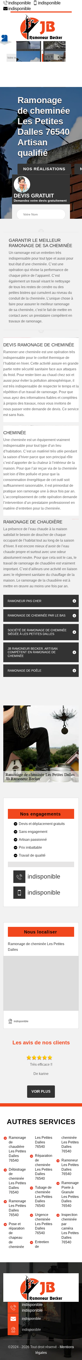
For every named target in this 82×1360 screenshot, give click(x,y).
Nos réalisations (44, 169)
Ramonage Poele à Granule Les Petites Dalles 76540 (70, 1194)
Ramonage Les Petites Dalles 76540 (17, 1208)
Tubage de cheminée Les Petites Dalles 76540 (43, 1197)
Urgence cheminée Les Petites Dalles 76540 (43, 1224)
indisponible (19, 2)
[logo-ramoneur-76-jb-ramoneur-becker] (41, 26)
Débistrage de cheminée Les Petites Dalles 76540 (17, 1181)
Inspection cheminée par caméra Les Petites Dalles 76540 (70, 1228)
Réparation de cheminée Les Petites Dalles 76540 (43, 1167)
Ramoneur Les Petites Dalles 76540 (70, 1167)
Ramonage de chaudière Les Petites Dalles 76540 (17, 1149)
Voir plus (41, 1091)
